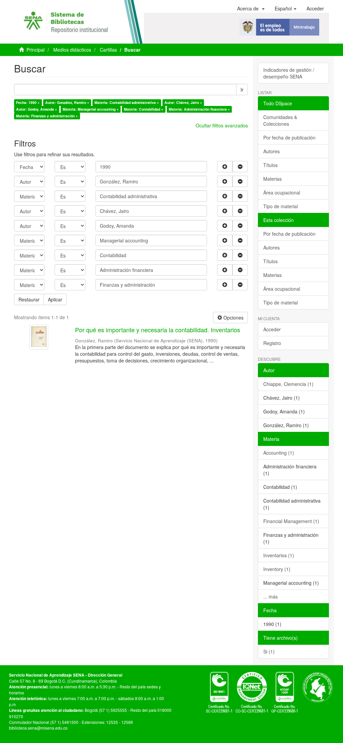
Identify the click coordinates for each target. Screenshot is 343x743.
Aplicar (55, 299)
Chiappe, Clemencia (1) (288, 384)
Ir (242, 89)
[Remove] (240, 166)
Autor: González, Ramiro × (67, 102)
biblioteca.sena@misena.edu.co (38, 728)
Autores (271, 151)
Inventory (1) (276, 569)
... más (270, 596)
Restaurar (29, 299)
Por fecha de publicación (289, 137)
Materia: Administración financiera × (199, 109)
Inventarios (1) (278, 555)
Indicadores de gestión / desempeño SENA (288, 73)
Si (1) (269, 651)
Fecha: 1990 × (28, 102)
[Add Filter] (224, 166)
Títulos (270, 165)
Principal (35, 49)
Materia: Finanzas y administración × (47, 115)
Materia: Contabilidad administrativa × (126, 102)
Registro (272, 343)
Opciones (233, 317)
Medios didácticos (72, 49)
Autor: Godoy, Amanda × (36, 109)
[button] (251, 8)
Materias (272, 178)
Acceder (272, 329)
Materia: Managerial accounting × (91, 109)
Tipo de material (280, 206)
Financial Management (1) (291, 521)
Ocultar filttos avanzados (222, 125)
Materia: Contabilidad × (143, 109)
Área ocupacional (281, 192)
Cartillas (108, 49)
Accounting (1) (278, 452)
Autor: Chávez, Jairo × (183, 102)
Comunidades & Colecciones (280, 120)
